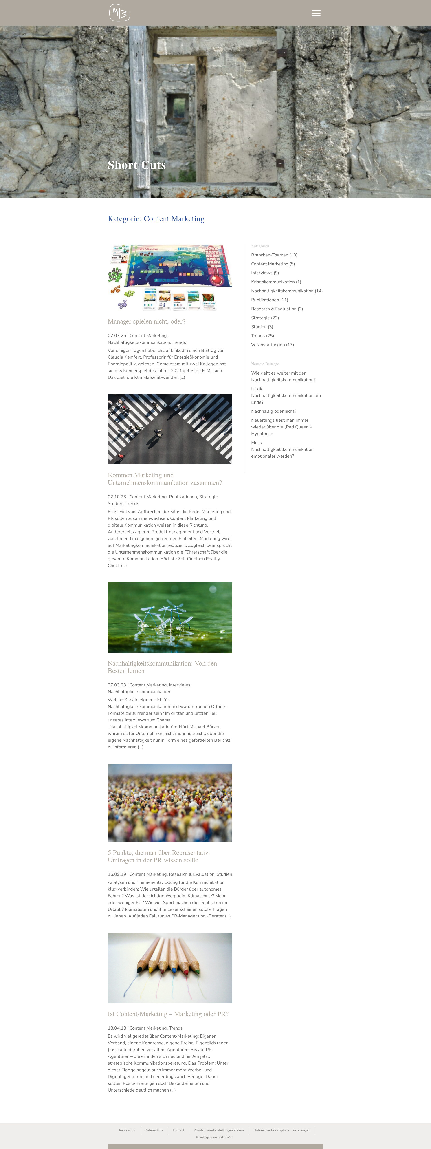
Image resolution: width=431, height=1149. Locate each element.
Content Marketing (148, 336)
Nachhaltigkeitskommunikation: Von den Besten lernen (162, 666)
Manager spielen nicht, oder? (146, 320)
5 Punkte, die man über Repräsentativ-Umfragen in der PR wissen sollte (159, 856)
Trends (179, 342)
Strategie (208, 497)
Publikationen (183, 497)
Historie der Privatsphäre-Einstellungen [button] (281, 1130)
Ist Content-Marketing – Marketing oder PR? (168, 1013)
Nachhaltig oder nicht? (273, 411)
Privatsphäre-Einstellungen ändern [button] (219, 1130)
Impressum (127, 1130)
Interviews (179, 685)
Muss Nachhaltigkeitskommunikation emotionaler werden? (282, 449)
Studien (115, 504)
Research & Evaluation (191, 874)
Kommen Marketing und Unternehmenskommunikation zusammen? (165, 478)
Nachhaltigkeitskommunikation (139, 342)
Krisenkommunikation (273, 282)
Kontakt (178, 1130)
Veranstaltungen (268, 345)
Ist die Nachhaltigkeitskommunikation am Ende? (286, 395)
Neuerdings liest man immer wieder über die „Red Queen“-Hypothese (281, 427)
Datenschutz (154, 1130)
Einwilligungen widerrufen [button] (214, 1137)
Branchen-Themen (269, 255)
